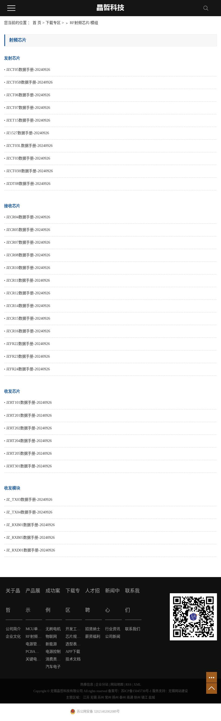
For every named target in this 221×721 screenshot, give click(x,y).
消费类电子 (54, 659)
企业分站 (101, 684)
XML (137, 684)
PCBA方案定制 (34, 652)
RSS (129, 684)
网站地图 (116, 684)
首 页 (37, 23)
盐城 (152, 697)
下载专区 (54, 23)
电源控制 (53, 652)
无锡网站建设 (178, 691)
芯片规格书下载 (73, 636)
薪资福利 (92, 636)
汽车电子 (53, 667)
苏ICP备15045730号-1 (136, 691)
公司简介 (13, 629)
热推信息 (86, 684)
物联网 (51, 636)
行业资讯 (112, 629)
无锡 (93, 697)
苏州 (101, 697)
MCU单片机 (34, 629)
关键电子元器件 (34, 659)
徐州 (137, 697)
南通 (130, 697)
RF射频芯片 (34, 636)
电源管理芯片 (34, 644)
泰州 (122, 697)
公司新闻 (112, 636)
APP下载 (72, 652)
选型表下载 (73, 644)
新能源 (51, 644)
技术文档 (73, 659)
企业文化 (13, 636)
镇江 (144, 697)
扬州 (115, 697)
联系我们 (132, 629)
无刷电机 (53, 629)
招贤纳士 (92, 629)
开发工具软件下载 (73, 629)
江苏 (86, 697)
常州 (108, 697)
